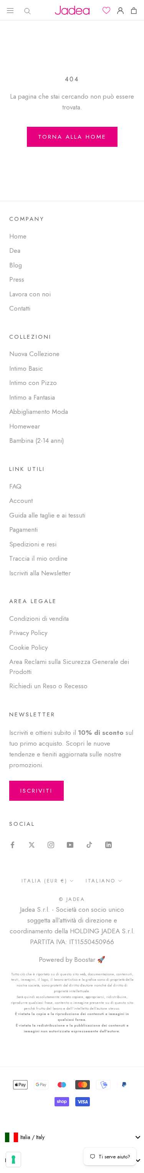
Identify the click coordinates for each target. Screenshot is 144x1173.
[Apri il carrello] (134, 10)
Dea (14, 250)
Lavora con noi (30, 294)
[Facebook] (12, 844)
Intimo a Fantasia (32, 397)
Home (17, 236)
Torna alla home (72, 137)
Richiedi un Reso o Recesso (48, 686)
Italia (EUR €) (44, 880)
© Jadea (72, 899)
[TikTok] (89, 844)
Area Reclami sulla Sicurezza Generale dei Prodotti (69, 666)
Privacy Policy (28, 632)
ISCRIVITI (36, 790)
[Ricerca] (25, 10)
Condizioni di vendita (39, 618)
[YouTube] (70, 844)
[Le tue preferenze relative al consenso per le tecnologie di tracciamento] (13, 1159)
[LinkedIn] (108, 844)
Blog (15, 265)
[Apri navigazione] (10, 10)
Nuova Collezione (34, 353)
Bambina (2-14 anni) (36, 440)
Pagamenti (23, 529)
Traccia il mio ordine (38, 558)
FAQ (15, 486)
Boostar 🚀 (89, 959)
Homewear (24, 426)
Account (21, 500)
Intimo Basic (26, 368)
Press (16, 279)
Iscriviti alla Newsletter (40, 573)
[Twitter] (31, 844)
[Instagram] (51, 844)
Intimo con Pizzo (33, 382)
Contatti (19, 308)
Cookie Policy (28, 647)
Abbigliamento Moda (38, 411)
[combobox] (72, 1137)
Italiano (101, 880)
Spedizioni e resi (32, 544)
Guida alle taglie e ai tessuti (47, 515)
